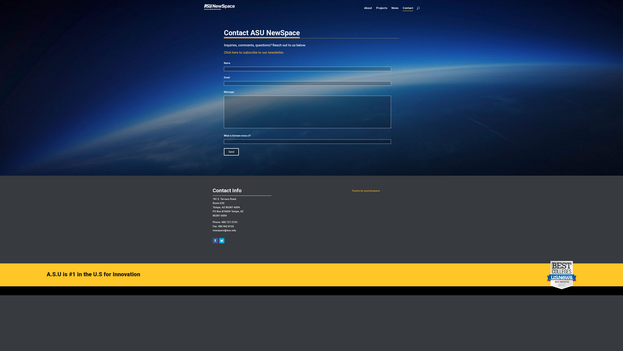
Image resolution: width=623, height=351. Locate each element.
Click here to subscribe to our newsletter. (254, 52)
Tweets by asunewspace (366, 190)
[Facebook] (215, 240)
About (368, 8)
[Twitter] (221, 240)
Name (227, 63)
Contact (408, 8)
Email (227, 77)
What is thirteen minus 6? (237, 135)
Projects (381, 8)
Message (229, 92)
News (394, 8)
